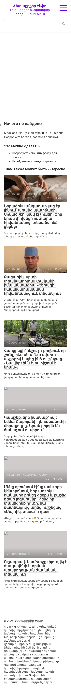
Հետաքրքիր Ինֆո (29, 6)
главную (37, 161)
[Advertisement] (35, 74)
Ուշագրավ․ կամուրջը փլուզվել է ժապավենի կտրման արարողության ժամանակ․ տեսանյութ (35, 568)
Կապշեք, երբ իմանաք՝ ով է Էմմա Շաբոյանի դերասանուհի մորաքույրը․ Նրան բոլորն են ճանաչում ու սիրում (35, 423)
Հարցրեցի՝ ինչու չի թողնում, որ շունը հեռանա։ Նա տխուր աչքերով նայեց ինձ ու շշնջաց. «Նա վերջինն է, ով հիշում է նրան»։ (35, 358)
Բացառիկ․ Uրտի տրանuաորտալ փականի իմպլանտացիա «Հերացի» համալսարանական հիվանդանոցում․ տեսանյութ (32, 285)
